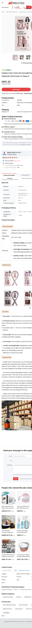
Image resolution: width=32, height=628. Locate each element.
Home (3, 12)
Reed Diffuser (27, 597)
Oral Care (18, 597)
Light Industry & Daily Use (11, 12)
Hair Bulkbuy (6, 612)
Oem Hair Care (19, 609)
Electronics (4, 576)
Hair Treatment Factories (9, 605)
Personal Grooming (8, 597)
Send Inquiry (16, 89)
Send (15, 478)
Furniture (19, 576)
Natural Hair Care (7, 609)
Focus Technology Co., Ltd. (21, 621)
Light (18, 579)
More (3, 616)
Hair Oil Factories (23, 605)
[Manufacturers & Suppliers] (16, 2)
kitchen (3, 579)
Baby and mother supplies (23, 574)
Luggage (4, 574)
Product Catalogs (24, 570)
